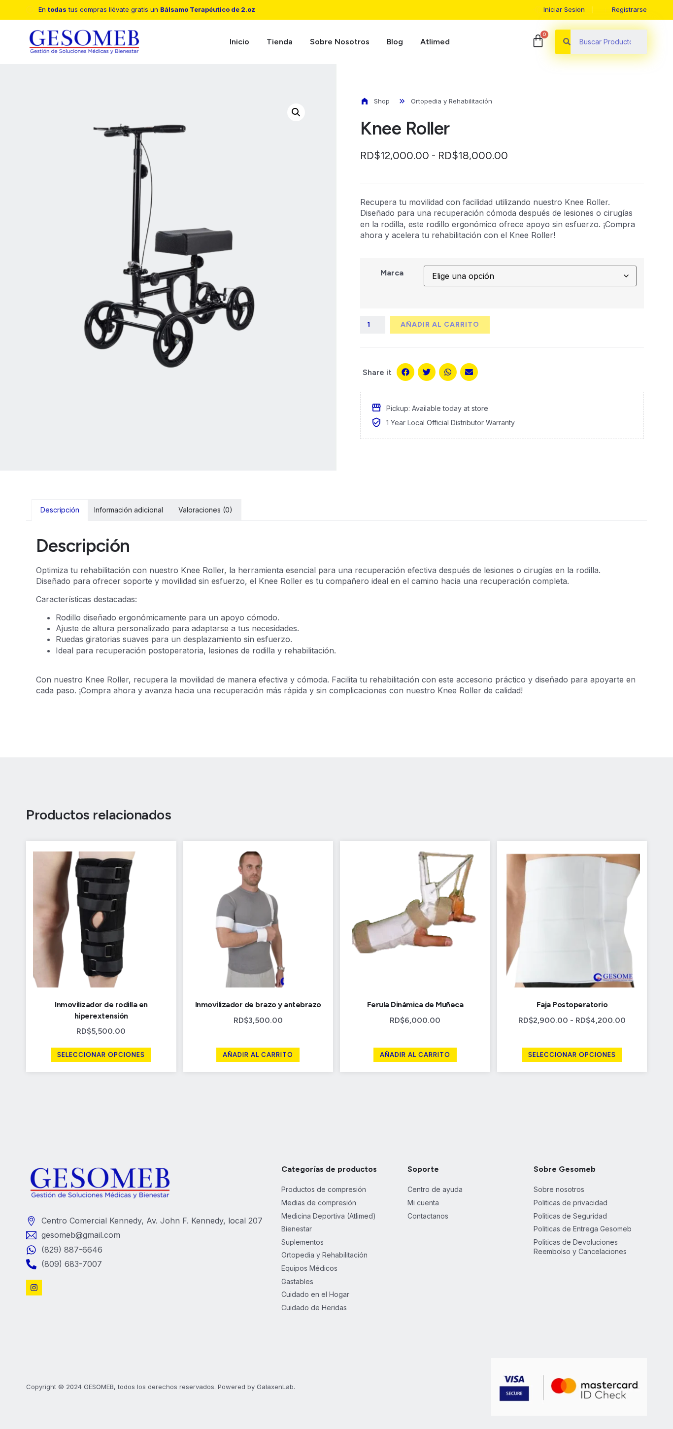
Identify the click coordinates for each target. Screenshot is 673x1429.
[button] (296, 112)
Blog (395, 41)
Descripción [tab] (59, 510)
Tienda (280, 41)
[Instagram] (34, 1287)
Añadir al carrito (440, 324)
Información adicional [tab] (128, 510)
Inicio (239, 41)
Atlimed (435, 41)
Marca (392, 272)
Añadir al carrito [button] (258, 1054)
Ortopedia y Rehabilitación (451, 101)
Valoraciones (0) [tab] (205, 510)
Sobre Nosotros (340, 41)
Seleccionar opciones (101, 1054)
